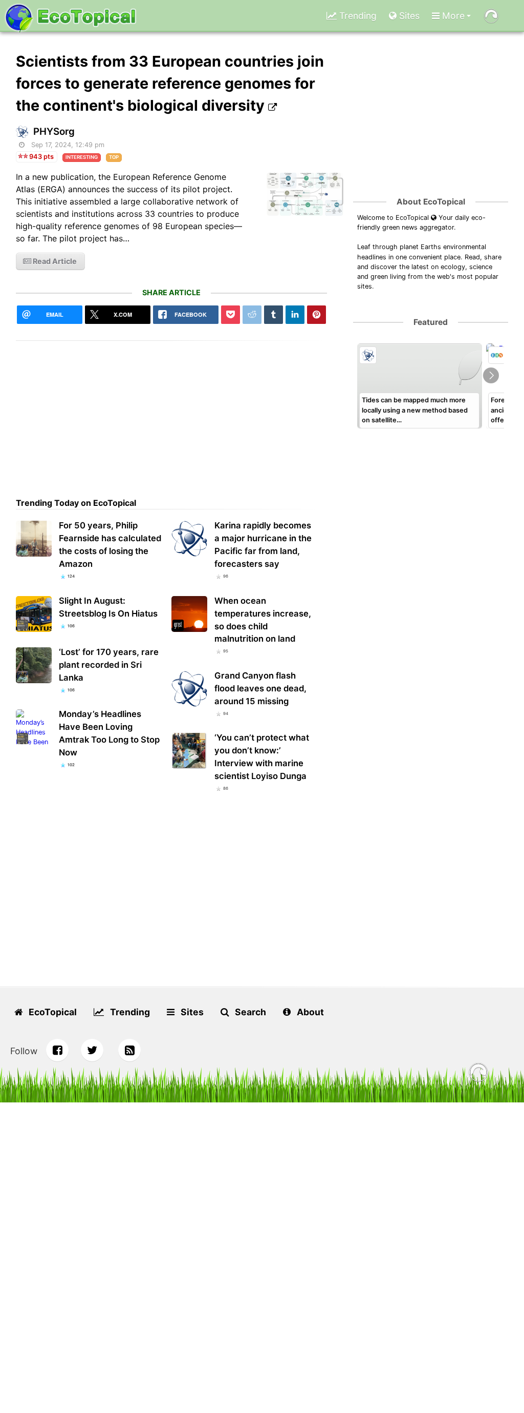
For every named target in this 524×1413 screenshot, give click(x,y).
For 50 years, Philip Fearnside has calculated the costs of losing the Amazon (110, 544)
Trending (357, 15)
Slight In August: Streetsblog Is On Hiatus (108, 607)
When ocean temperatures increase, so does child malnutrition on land (262, 620)
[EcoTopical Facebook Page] (57, 1050)
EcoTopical (52, 1012)
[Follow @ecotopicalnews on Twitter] (92, 1050)
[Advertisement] (172, 412)
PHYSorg (54, 131)
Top (114, 157)
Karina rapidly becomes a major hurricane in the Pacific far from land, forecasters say (263, 544)
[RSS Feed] (129, 1050)
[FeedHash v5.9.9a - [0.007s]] (478, 1074)
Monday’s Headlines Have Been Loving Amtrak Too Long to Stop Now (109, 733)
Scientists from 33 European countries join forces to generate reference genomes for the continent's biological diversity (170, 83)
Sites (408, 15)
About (309, 1012)
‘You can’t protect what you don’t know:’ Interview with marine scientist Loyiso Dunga (261, 756)
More (452, 15)
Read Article (54, 261)
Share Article (171, 292)
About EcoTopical (431, 202)
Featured (430, 322)
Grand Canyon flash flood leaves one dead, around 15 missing (260, 688)
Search (249, 1012)
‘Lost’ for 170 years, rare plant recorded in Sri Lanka (109, 665)
